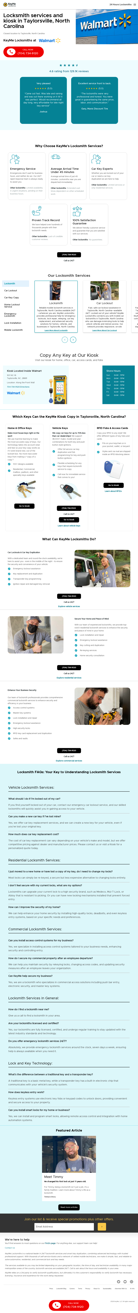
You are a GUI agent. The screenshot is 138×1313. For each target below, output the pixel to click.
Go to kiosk (24, 506)
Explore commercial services (69, 761)
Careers (72, 1288)
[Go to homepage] (9, 4)
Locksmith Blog (61, 1288)
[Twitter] (118, 1282)
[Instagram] (131, 1282)
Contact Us (10, 1248)
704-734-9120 (13, 387)
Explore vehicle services (69, 606)
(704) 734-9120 (69, 255)
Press (51, 1288)
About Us (97, 1288)
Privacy (87, 1288)
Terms (80, 1288)
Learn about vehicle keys (69, 526)
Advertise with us (121, 1288)
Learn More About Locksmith (56, 330)
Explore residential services (69, 678)
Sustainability (107, 1288)
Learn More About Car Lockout (104, 330)
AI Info (132, 1288)
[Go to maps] (85, 385)
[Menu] (135, 4)
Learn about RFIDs (113, 491)
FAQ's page (50, 1243)
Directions (24, 387)
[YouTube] (125, 1282)
